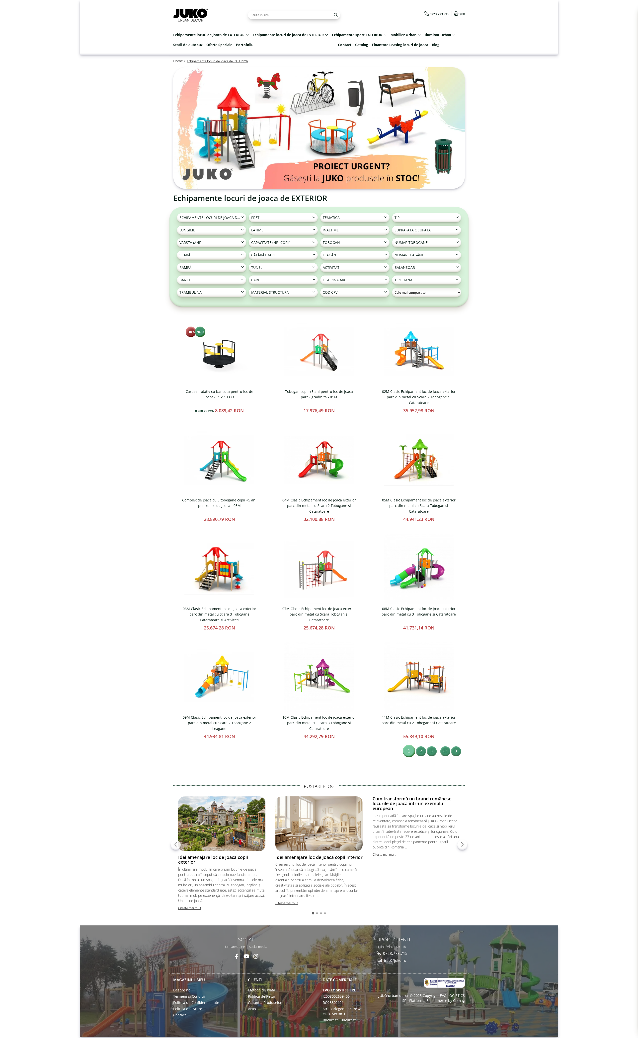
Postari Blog (319, 786)
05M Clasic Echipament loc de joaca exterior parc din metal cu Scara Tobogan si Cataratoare (419, 506)
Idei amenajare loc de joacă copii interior (319, 857)
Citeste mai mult (189, 908)
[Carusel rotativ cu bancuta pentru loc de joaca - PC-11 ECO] (219, 351)
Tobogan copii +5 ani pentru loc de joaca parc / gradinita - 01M (319, 394)
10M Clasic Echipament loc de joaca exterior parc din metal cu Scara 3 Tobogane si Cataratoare (319, 723)
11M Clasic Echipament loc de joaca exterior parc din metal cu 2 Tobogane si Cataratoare (419, 720)
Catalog (361, 44)
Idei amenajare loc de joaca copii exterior (213, 859)
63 (445, 751)
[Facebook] (236, 956)
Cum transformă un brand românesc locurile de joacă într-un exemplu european (412, 803)
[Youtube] (246, 956)
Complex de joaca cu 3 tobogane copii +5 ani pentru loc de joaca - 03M (219, 503)
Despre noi (182, 990)
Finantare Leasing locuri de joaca (400, 44)
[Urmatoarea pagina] (456, 751)
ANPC (252, 1008)
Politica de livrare (187, 1008)
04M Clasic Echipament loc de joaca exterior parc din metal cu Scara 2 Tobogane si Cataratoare (319, 506)
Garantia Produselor (265, 1002)
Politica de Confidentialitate (196, 1002)
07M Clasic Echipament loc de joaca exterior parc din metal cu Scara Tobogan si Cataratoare (319, 614)
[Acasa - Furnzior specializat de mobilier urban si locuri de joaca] (204, 15)
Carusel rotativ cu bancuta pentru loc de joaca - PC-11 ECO (219, 394)
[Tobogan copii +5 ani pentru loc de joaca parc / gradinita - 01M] (319, 351)
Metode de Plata (261, 990)
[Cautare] (335, 15)
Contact (344, 44)
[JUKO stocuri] (319, 128)
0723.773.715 (394, 953)
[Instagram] (255, 956)
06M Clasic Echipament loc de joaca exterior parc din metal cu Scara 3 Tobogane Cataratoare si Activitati (219, 614)
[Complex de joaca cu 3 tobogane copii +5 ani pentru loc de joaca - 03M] (219, 460)
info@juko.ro (394, 960)
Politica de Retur (261, 996)
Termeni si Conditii (189, 996)
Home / (179, 61)
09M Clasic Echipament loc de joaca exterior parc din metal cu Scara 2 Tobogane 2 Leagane (219, 723)
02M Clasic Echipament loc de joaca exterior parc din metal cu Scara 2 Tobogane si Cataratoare (419, 397)
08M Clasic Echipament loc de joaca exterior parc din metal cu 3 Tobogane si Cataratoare (419, 611)
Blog (435, 44)
